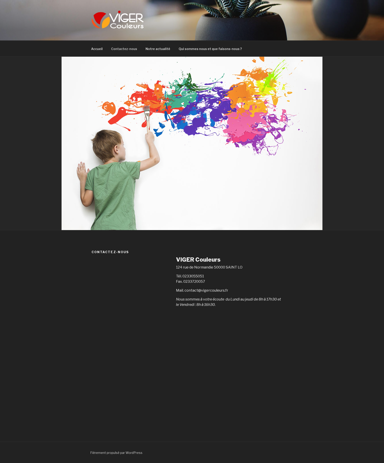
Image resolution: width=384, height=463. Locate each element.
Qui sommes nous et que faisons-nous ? (210, 49)
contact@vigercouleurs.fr (206, 290)
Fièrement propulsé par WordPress (116, 453)
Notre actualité (158, 49)
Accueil (97, 49)
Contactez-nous (124, 49)
